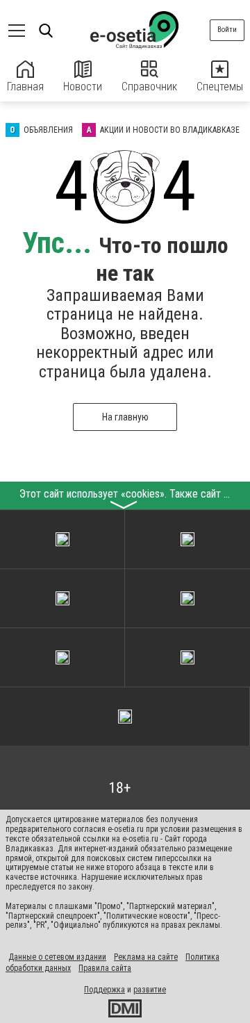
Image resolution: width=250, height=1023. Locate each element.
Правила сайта (104, 968)
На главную (125, 417)
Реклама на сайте (146, 957)
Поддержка (104, 990)
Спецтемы (220, 86)
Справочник (149, 86)
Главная (25, 86)
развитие (149, 990)
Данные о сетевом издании (57, 957)
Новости (82, 86)
